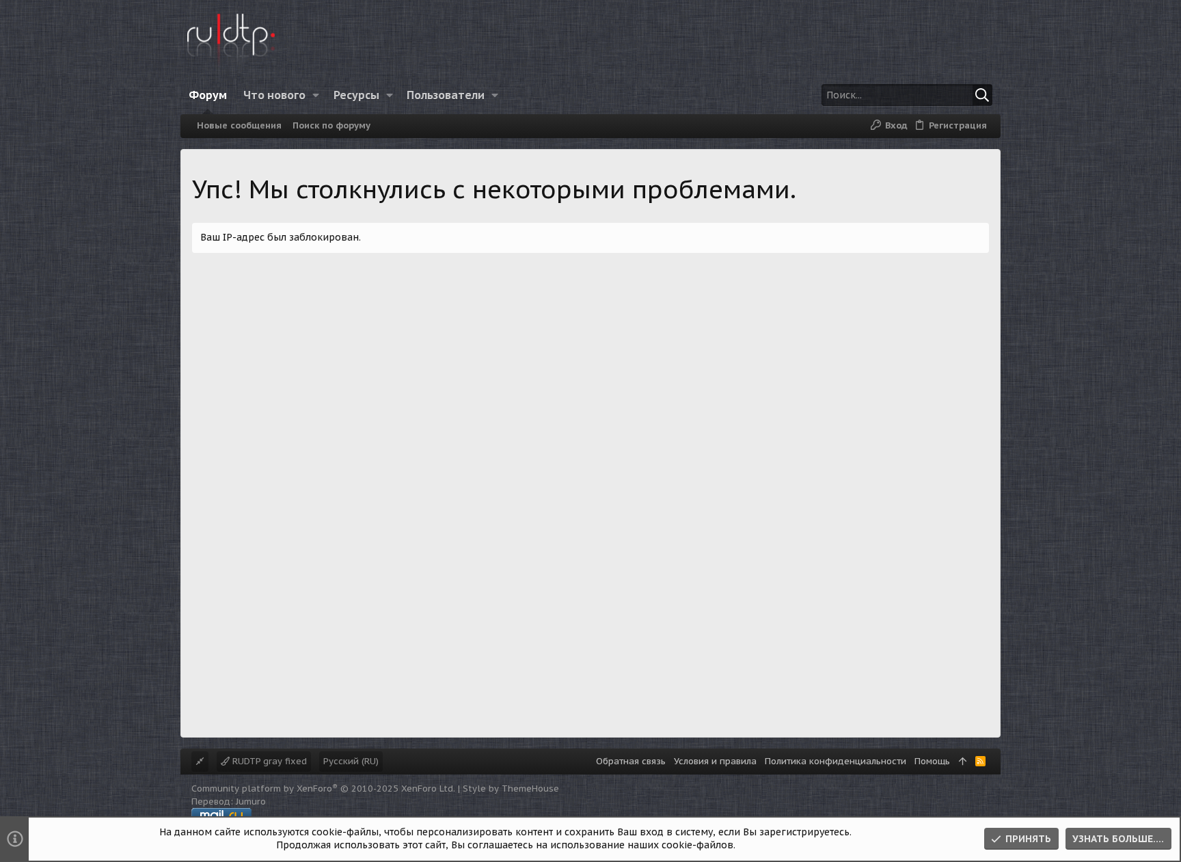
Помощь (932, 761)
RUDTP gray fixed (268, 761)
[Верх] (962, 761)
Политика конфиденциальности (835, 761)
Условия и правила (715, 761)
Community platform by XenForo (323, 788)
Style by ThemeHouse (511, 788)
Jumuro (251, 801)
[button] (316, 95)
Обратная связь (631, 761)
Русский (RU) (351, 761)
